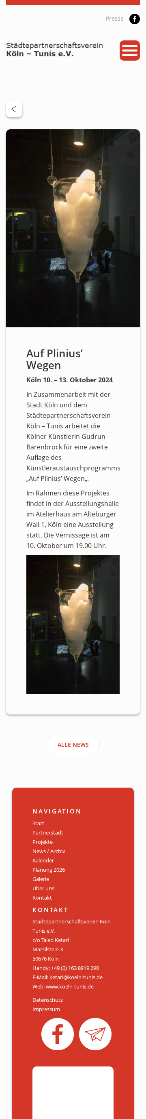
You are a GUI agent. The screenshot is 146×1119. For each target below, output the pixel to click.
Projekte (42, 841)
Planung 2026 (48, 869)
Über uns (43, 888)
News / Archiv (48, 851)
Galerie (40, 879)
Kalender (43, 860)
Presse (115, 18)
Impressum (46, 1009)
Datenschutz (47, 999)
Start (38, 823)
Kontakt (42, 897)
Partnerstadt (47, 832)
